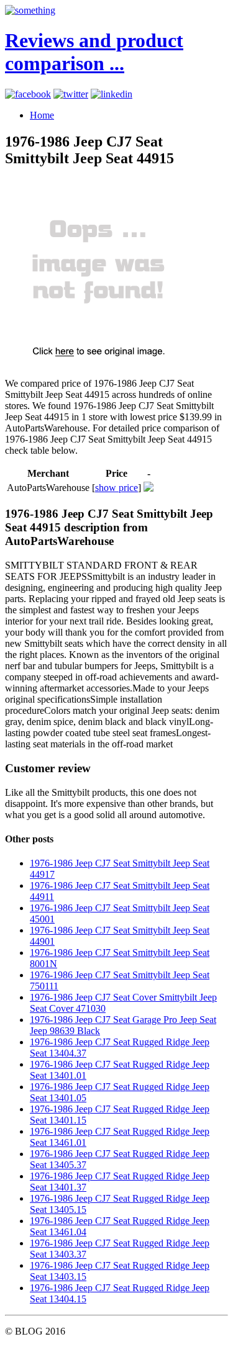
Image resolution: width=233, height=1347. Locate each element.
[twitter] (70, 94)
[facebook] (28, 94)
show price (116, 487)
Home (42, 115)
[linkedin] (111, 94)
